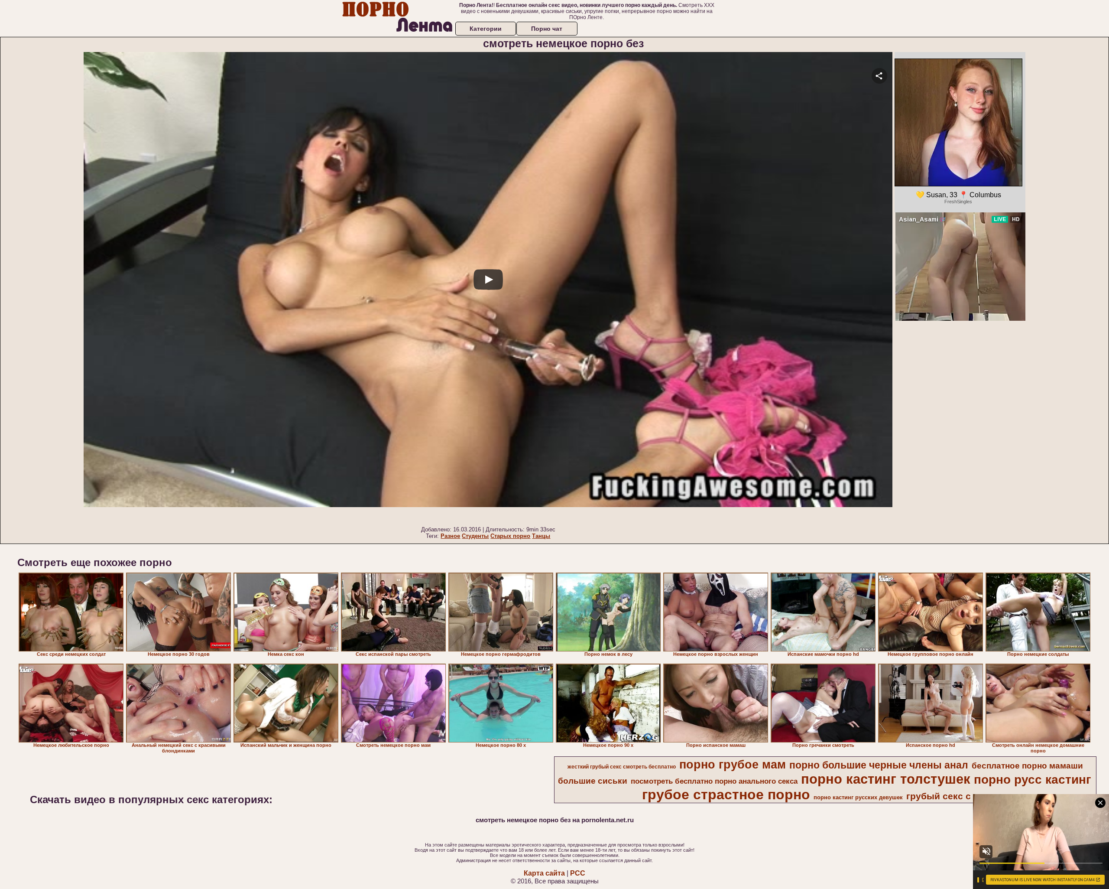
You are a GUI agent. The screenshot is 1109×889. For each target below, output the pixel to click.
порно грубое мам (732, 764)
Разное (450, 536)
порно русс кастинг (1032, 779)
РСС (577, 873)
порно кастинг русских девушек (858, 797)
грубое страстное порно (726, 794)
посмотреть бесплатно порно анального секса (714, 781)
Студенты (475, 536)
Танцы (541, 536)
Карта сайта (544, 873)
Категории (486, 28)
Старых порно (510, 536)
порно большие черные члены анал (878, 765)
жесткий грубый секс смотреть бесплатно (621, 767)
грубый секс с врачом (956, 796)
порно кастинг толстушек (885, 779)
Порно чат (546, 28)
